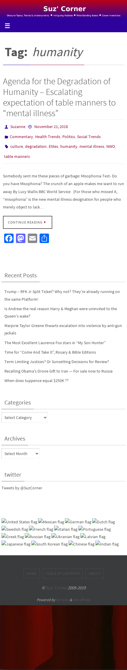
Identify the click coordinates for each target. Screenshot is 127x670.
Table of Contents (63, 568)
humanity (68, 143)
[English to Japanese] (15, 539)
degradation (36, 143)
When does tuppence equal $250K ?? (36, 375)
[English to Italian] (65, 524)
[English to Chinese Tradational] (82, 539)
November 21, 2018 (51, 126)
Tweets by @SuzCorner (21, 482)
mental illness (91, 143)
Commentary (21, 134)
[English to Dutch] (103, 516)
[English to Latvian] (92, 531)
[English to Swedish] (14, 524)
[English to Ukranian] (65, 531)
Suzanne (17, 126)
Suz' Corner (56, 582)
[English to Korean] (49, 539)
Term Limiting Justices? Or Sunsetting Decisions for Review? (56, 356)
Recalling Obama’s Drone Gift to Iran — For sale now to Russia (58, 365)
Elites (53, 143)
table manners (17, 152)
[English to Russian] (38, 531)
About (94, 568)
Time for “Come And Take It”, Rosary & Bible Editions (50, 346)
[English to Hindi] (107, 539)
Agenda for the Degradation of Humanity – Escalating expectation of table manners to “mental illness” (59, 97)
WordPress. (82, 594)
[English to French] (41, 524)
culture (16, 143)
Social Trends (89, 134)
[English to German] (78, 516)
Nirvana (62, 594)
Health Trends (47, 134)
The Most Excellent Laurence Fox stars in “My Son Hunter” (55, 337)
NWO (110, 143)
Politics (68, 134)
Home (32, 568)
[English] (19, 516)
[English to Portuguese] (94, 524)
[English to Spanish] (51, 516)
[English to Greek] (12, 531)
